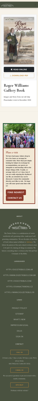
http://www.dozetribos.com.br (19, 275)
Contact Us (15, 197)
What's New (19, 319)
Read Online (20, 69)
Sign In (19, 336)
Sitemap (19, 314)
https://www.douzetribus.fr (19, 292)
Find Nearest (16, 192)
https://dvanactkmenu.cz (19, 286)
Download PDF (20, 75)
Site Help (19, 385)
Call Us (19, 352)
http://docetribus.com (19, 281)
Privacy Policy (19, 308)
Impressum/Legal (19, 325)
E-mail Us (19, 370)
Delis (19, 331)
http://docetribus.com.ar (19, 269)
